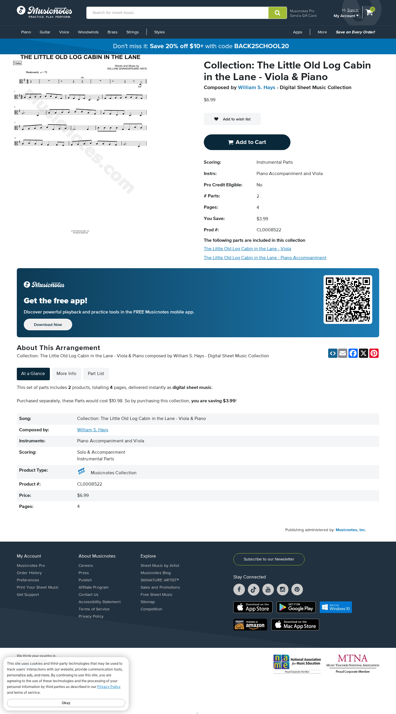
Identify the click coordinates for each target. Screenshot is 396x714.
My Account (345, 15)
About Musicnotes (97, 556)
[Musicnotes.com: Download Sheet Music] (44, 12)
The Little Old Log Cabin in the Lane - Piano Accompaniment (265, 258)
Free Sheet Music (157, 595)
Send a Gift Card (303, 15)
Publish (85, 580)
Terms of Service (94, 609)
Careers (86, 566)
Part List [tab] (96, 374)
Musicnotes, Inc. (351, 530)
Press (84, 573)
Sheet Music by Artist (160, 566)
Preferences (28, 580)
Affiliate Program (93, 587)
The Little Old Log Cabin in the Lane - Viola (247, 249)
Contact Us (89, 595)
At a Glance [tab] (33, 374)
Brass (113, 32)
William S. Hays (256, 87)
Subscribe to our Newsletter (269, 559)
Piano (26, 32)
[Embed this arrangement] (332, 353)
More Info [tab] (66, 374)
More (324, 34)
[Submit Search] (277, 13)
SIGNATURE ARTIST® (160, 580)
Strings (132, 32)
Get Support (28, 595)
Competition (151, 609)
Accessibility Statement (99, 602)
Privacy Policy (91, 616)
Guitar (45, 32)
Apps (297, 32)
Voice (64, 32)
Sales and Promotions (160, 587)
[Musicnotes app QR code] (348, 302)
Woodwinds (88, 32)
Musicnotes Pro (302, 11)
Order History (29, 573)
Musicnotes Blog (156, 573)
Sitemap (148, 602)
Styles (159, 32)
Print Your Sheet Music (38, 587)
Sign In (353, 10)
